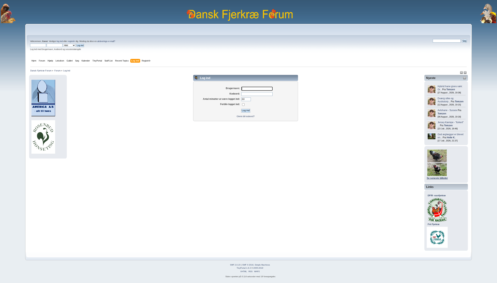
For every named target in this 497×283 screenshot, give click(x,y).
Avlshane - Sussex (447, 110)
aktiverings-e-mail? (106, 41)
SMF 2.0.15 (235, 265)
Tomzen (450, 89)
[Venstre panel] (462, 73)
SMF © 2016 (248, 265)
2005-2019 (258, 268)
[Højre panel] (465, 73)
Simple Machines (262, 265)
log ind (60, 41)
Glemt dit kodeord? (246, 116)
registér (71, 41)
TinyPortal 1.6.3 (244, 268)
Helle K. (451, 137)
